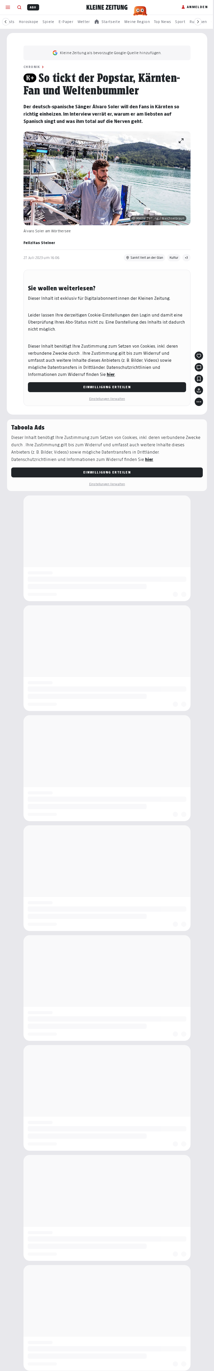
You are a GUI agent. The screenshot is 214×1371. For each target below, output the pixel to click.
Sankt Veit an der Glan (146, 257)
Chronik (31, 67)
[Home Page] (107, 7)
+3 (186, 257)
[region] (107, 22)
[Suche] (19, 7)
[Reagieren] (199, 356)
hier (111, 374)
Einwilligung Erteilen (107, 387)
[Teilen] (199, 390)
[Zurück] (5, 21)
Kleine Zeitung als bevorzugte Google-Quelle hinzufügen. (111, 53)
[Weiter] (197, 21)
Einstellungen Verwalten (107, 398)
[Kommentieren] (199, 367)
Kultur (173, 257)
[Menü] (7, 7)
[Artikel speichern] (199, 379)
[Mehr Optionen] (199, 402)
